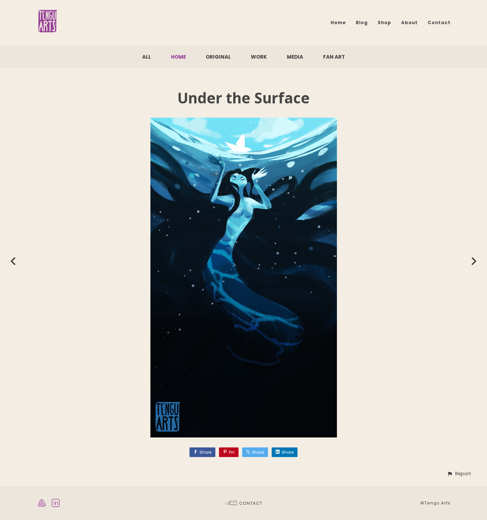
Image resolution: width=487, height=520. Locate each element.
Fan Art (334, 56)
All (146, 56)
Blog (362, 23)
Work (259, 56)
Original (218, 56)
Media (295, 56)
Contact (439, 23)
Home (338, 23)
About (409, 23)
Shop (384, 23)
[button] (459, 474)
